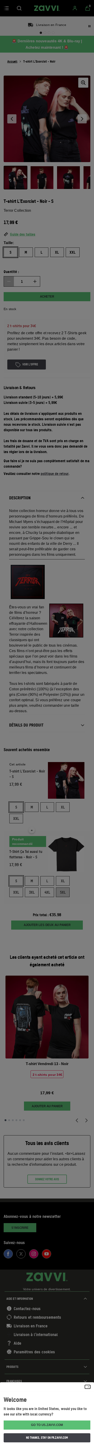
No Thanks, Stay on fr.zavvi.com (47, 1437)
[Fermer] (87, 1387)
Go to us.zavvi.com (47, 1425)
